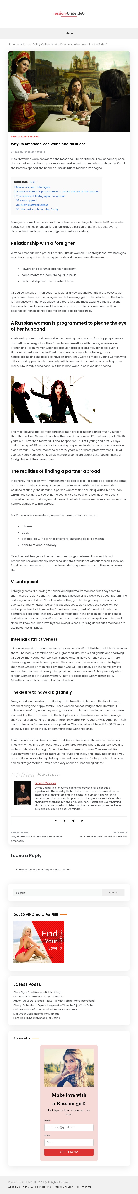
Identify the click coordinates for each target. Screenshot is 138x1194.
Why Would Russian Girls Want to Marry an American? (37, 839)
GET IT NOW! (69, 1152)
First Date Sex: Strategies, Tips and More (38, 996)
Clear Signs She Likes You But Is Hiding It (38, 992)
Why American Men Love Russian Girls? (103, 836)
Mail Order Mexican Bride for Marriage (36, 1013)
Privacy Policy (63, 1187)
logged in (38, 869)
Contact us (83, 1187)
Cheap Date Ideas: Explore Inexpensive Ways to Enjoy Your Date (53, 1005)
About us (14, 1187)
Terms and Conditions (37, 1187)
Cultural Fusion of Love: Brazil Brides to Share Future (45, 1009)
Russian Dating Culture (25, 136)
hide (33, 182)
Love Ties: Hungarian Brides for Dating (37, 1018)
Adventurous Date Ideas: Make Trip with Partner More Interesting (54, 1000)
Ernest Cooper (36, 152)
